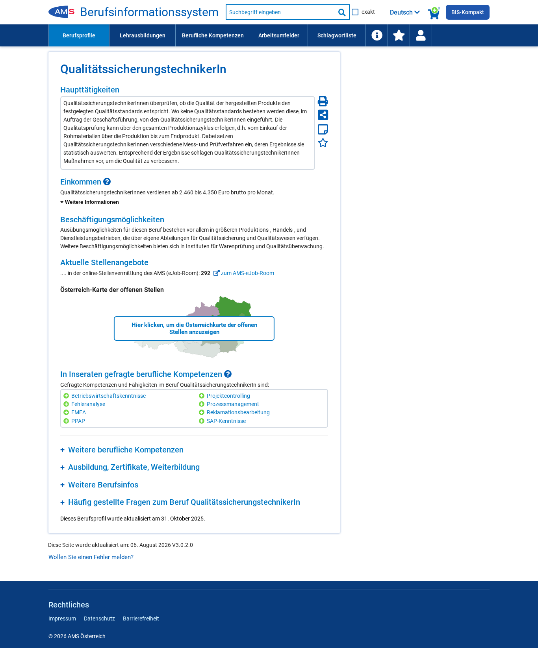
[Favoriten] (323, 142)
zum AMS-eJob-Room (247, 273)
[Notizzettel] (323, 129)
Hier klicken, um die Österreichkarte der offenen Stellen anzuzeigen (194, 328)
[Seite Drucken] (323, 101)
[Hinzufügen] (67, 396)
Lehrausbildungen (142, 35)
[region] (194, 192)
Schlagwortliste (336, 35)
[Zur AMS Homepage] (64, 12)
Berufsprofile (79, 35)
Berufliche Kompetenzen (213, 35)
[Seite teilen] (323, 115)
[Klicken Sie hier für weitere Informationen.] (107, 182)
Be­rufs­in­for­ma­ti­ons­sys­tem (149, 12)
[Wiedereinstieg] (421, 35)
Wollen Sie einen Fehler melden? (91, 557)
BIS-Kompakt (467, 12)
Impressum (62, 618)
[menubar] (269, 35)
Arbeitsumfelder (278, 35)
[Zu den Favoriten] (399, 35)
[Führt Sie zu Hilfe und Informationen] (376, 35)
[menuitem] (78, 35)
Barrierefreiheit (141, 618)
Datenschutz (99, 618)
